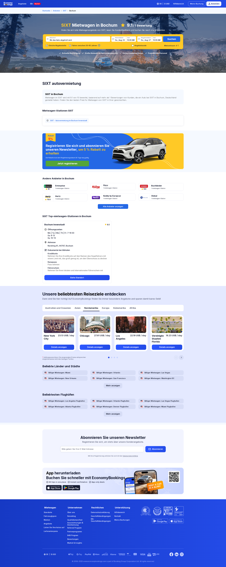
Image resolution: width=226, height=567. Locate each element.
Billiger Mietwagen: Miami (59, 373)
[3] (114, 357)
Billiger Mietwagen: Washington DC (159, 378)
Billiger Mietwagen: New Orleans (62, 378)
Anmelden (215, 4)
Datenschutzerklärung (100, 512)
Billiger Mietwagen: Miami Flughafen (160, 407)
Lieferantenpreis (51, 531)
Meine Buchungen (122, 520)
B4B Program (72, 535)
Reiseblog (71, 516)
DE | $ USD (164, 4)
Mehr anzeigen (113, 385)
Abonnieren (157, 449)
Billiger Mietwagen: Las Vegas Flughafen (162, 401)
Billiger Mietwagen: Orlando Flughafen (113, 401)
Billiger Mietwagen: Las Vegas (157, 373)
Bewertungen (73, 539)
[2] (112, 357)
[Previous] (176, 357)
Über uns (71, 512)
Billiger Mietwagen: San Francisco (111, 378)
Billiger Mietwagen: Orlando (108, 373)
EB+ (35, 4)
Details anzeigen (59, 347)
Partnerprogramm (74, 532)
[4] (117, 357)
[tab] (58, 308)
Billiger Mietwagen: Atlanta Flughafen (64, 407)
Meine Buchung (196, 4)
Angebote (22, 4)
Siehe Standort (77, 277)
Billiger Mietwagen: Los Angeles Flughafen (66, 401)
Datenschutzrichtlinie (130, 456)
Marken (47, 520)
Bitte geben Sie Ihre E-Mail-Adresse (77, 449)
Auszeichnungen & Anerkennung (75, 524)
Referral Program (74, 528)
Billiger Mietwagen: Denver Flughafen (113, 407)
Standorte (48, 512)
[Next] (181, 357)
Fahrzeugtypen (50, 516)
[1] (109, 357)
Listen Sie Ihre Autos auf (54, 527)
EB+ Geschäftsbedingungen (101, 520)
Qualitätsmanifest (74, 520)
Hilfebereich (178, 4)
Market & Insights (74, 543)
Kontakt (117, 516)
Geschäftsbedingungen (101, 516)
